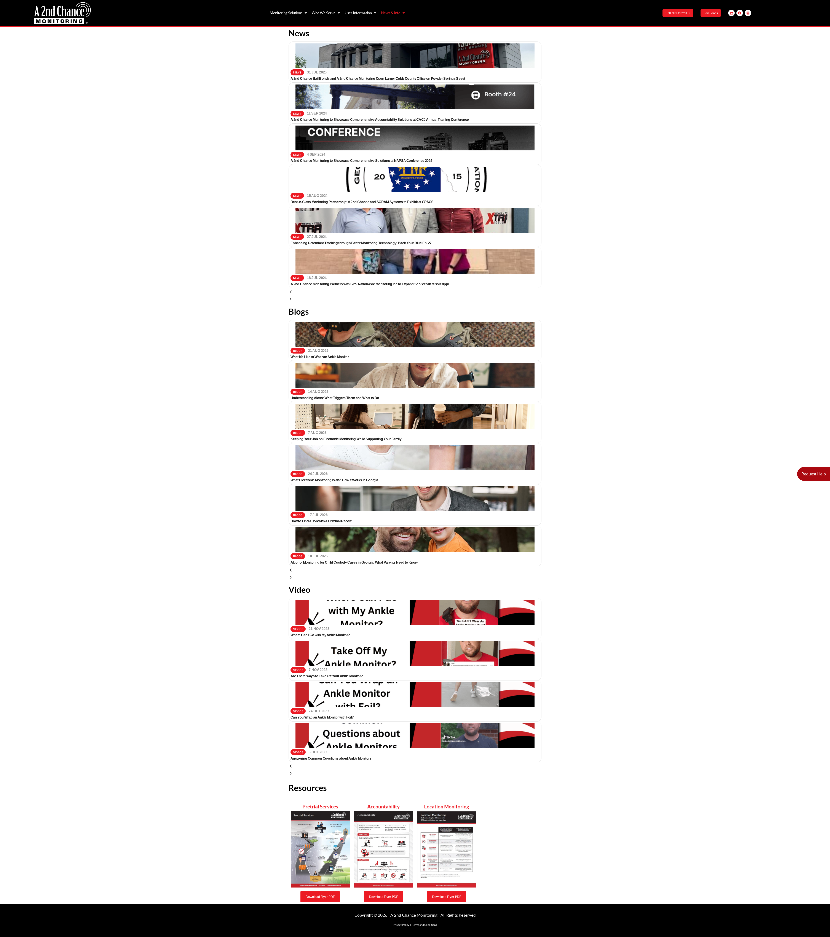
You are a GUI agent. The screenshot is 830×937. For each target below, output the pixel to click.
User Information (358, 13)
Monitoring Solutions (286, 13)
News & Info (390, 13)
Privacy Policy (401, 924)
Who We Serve (323, 13)
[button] (415, 291)
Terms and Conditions (424, 924)
